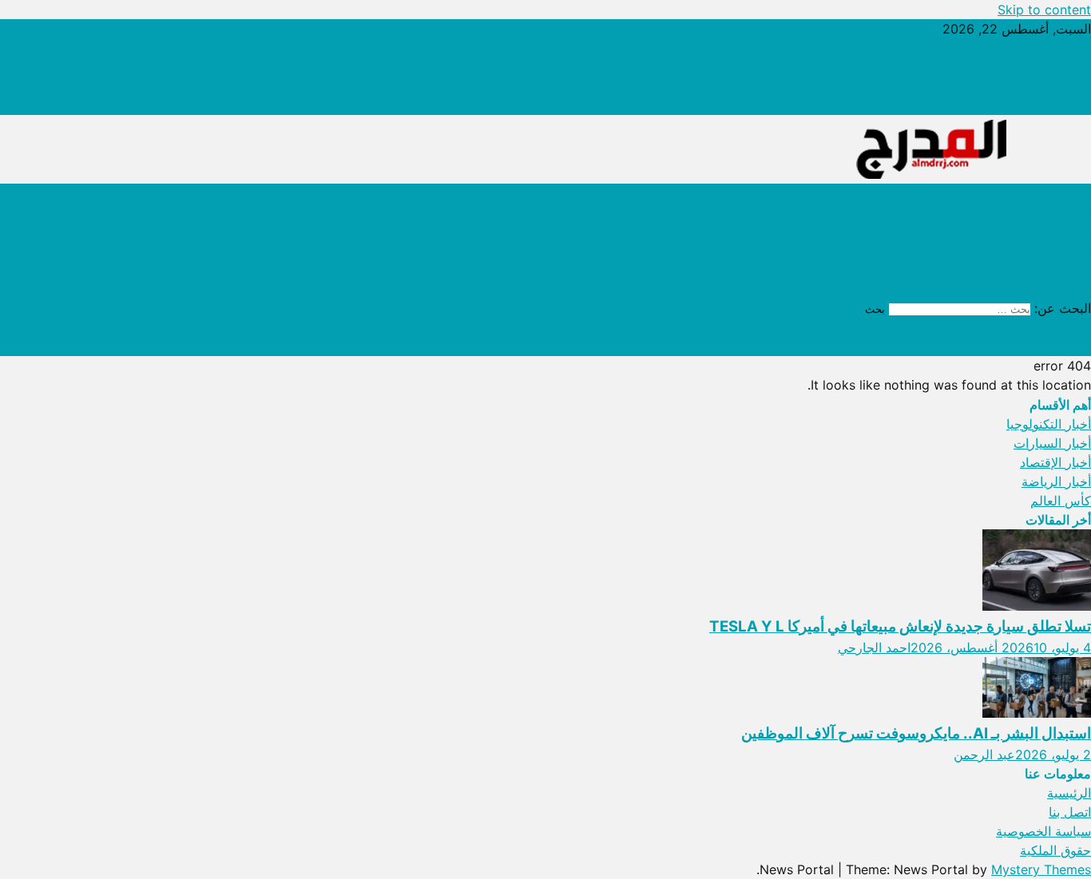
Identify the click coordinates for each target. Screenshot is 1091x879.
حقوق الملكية (1055, 105)
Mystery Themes (1041, 869)
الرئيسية (1069, 48)
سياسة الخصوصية (1043, 86)
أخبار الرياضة (1056, 251)
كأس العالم (1060, 270)
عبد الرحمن (984, 754)
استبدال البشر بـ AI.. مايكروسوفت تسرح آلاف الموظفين (916, 733)
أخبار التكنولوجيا (1048, 193)
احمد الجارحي (874, 647)
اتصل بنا (1070, 67)
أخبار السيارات (1052, 232)
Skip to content (1044, 10)
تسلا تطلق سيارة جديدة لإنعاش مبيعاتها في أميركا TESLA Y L (900, 626)
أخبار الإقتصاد (1055, 212)
